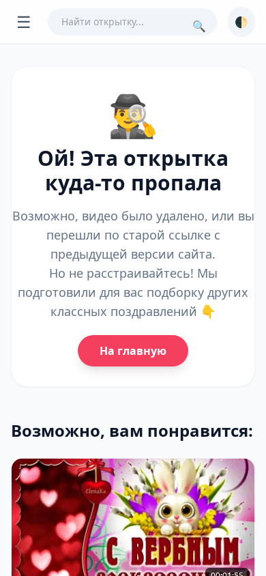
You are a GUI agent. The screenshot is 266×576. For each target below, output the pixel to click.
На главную (133, 350)
